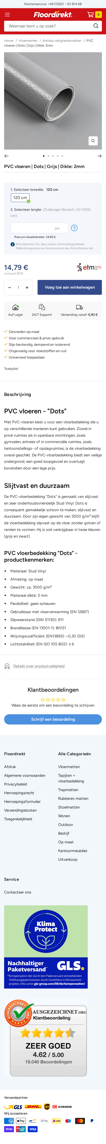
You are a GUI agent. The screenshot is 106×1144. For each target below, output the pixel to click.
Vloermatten (28, 41)
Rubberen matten (73, 798)
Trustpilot (11, 369)
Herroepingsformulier (22, 801)
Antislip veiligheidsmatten (61, 41)
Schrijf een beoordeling (53, 719)
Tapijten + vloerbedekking (71, 778)
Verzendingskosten (20, 810)
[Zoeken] (53, 26)
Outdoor (65, 824)
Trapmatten (68, 790)
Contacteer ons (17, 892)
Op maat (66, 842)
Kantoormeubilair (72, 850)
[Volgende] (100, 156)
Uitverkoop (67, 859)
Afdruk (10, 766)
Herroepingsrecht (19, 793)
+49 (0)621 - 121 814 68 (65, 4)
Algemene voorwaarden (24, 775)
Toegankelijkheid (18, 819)
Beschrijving (17, 394)
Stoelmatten (69, 807)
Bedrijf (63, 833)
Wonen (64, 816)
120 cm (20, 197)
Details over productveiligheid (39, 666)
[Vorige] (6, 156)
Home (9, 41)
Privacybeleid (15, 784)
